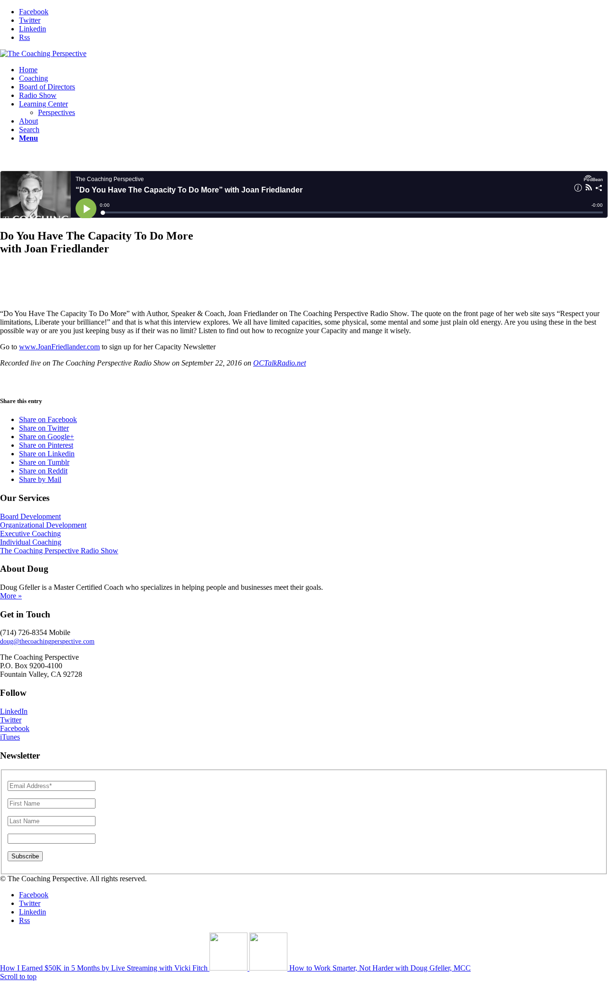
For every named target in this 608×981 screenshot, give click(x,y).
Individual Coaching (30, 542)
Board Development (30, 516)
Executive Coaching (30, 533)
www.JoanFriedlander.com (59, 347)
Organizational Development (43, 525)
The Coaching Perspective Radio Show (59, 551)
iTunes (10, 737)
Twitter (10, 720)
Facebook (14, 728)
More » (11, 596)
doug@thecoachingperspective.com (47, 641)
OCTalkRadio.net (279, 363)
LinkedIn (14, 711)
